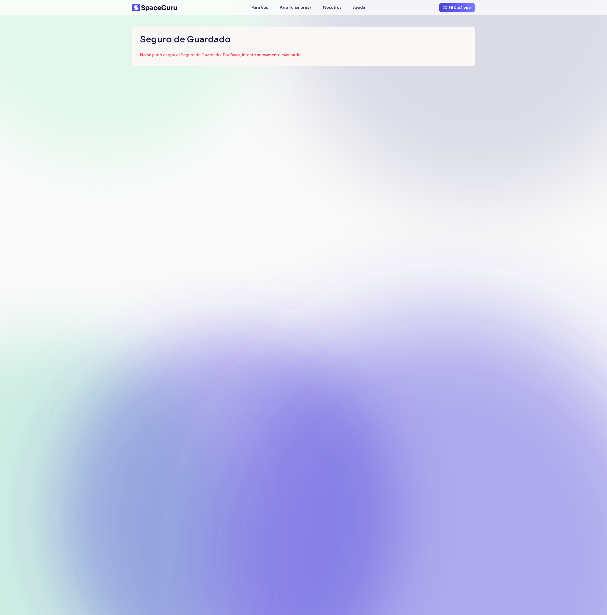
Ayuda (359, 7)
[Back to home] (154, 7)
